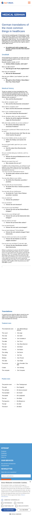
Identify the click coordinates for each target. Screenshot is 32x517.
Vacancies (4, 455)
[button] (16, 514)
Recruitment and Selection (8, 463)
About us (3, 457)
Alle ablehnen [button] (24, 510)
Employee (4, 453)
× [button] (30, 481)
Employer (3, 451)
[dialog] (16, 498)
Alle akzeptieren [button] (9, 510)
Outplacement (5, 465)
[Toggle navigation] (29, 3)
